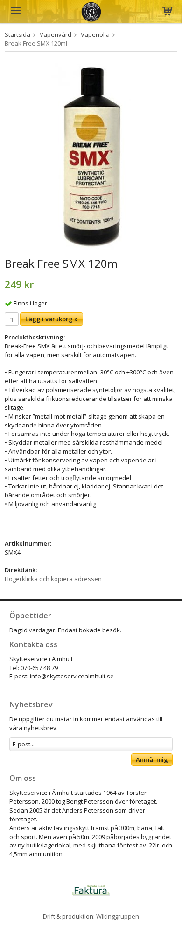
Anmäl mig (152, 759)
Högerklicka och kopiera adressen (53, 579)
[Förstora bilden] (91, 155)
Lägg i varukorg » (51, 319)
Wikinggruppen (117, 916)
